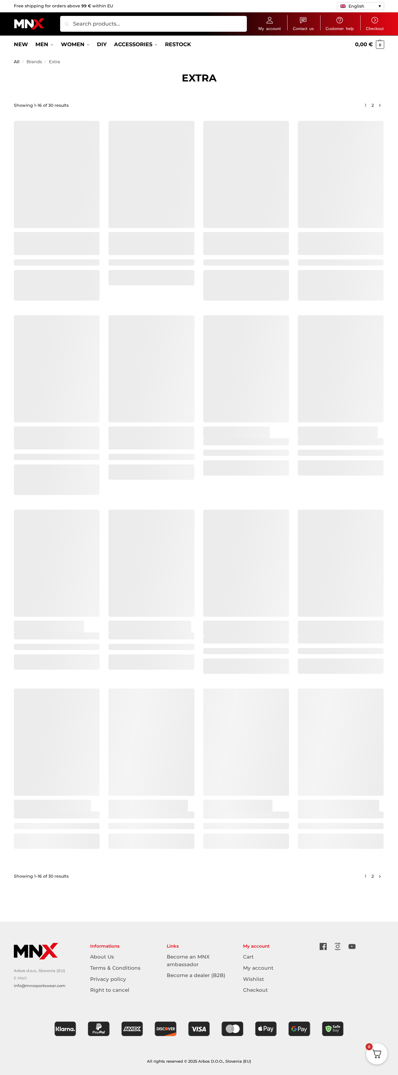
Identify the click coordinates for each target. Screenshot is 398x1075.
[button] (360, 6)
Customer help (340, 28)
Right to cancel (109, 990)
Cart (248, 957)
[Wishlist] (90, 125)
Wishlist (253, 979)
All (16, 61)
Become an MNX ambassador (188, 960)
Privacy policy (108, 979)
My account (269, 28)
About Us (102, 957)
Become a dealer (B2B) (196, 975)
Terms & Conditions (115, 968)
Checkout (375, 28)
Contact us (303, 28)
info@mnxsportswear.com (39, 985)
